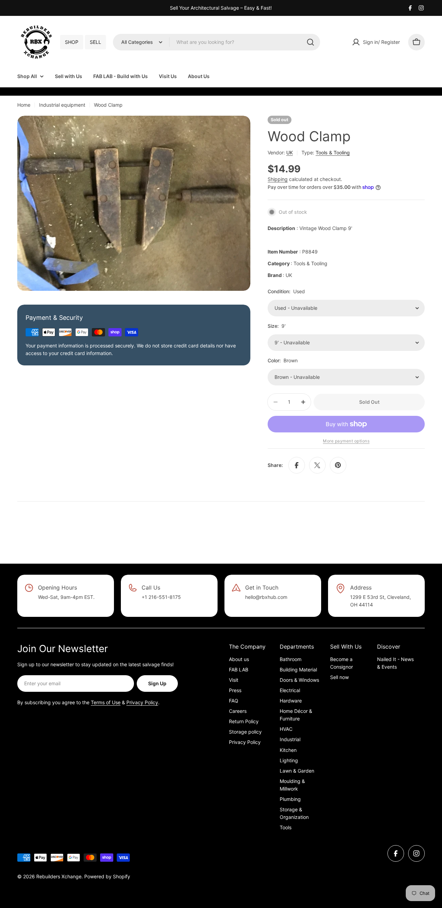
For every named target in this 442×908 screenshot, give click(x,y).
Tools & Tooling (333, 152)
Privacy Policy (142, 702)
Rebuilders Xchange (58, 876)
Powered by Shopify (107, 876)
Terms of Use (106, 702)
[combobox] (216, 42)
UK (289, 152)
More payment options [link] (346, 440)
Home (23, 105)
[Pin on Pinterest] (338, 465)
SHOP (71, 42)
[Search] (310, 42)
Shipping (278, 179)
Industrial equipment (62, 105)
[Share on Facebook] (296, 465)
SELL (95, 42)
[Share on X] (317, 465)
